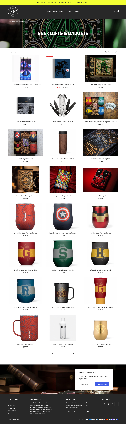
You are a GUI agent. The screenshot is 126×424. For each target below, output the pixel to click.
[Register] (88, 411)
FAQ (9, 413)
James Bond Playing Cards (25, 196)
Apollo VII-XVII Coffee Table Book (25, 122)
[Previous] (53, 354)
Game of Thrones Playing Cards (100, 159)
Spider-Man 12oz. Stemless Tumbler (25, 233)
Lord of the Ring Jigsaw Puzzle (100, 84)
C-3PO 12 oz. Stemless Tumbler (100, 344)
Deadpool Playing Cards (101, 196)
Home (49, 11)
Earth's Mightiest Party (25, 159)
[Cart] (117, 11)
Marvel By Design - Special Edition (63, 84)
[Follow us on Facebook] (104, 404)
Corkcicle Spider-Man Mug (25, 344)
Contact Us (11, 403)
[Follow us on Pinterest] (112, 404)
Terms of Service (12, 410)
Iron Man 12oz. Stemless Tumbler (100, 233)
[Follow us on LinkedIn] (116, 404)
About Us (62, 11)
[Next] (73, 354)
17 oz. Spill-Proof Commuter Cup (63, 159)
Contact (76, 11)
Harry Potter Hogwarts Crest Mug (63, 307)
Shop (55, 11)
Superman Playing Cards (63, 196)
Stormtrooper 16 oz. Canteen (63, 344)
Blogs (69, 11)
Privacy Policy (11, 405)
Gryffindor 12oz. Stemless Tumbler (25, 270)
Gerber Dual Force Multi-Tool (63, 122)
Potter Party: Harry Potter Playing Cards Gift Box (100, 122)
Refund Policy (12, 408)
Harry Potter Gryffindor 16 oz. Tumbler (100, 307)
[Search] (111, 11)
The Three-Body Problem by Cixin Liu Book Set (25, 84)
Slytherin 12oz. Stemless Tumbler (63, 270)
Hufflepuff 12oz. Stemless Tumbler (100, 270)
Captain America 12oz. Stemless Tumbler (63, 233)
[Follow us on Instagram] (108, 404)
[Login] (114, 11)
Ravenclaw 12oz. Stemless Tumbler (25, 307)
